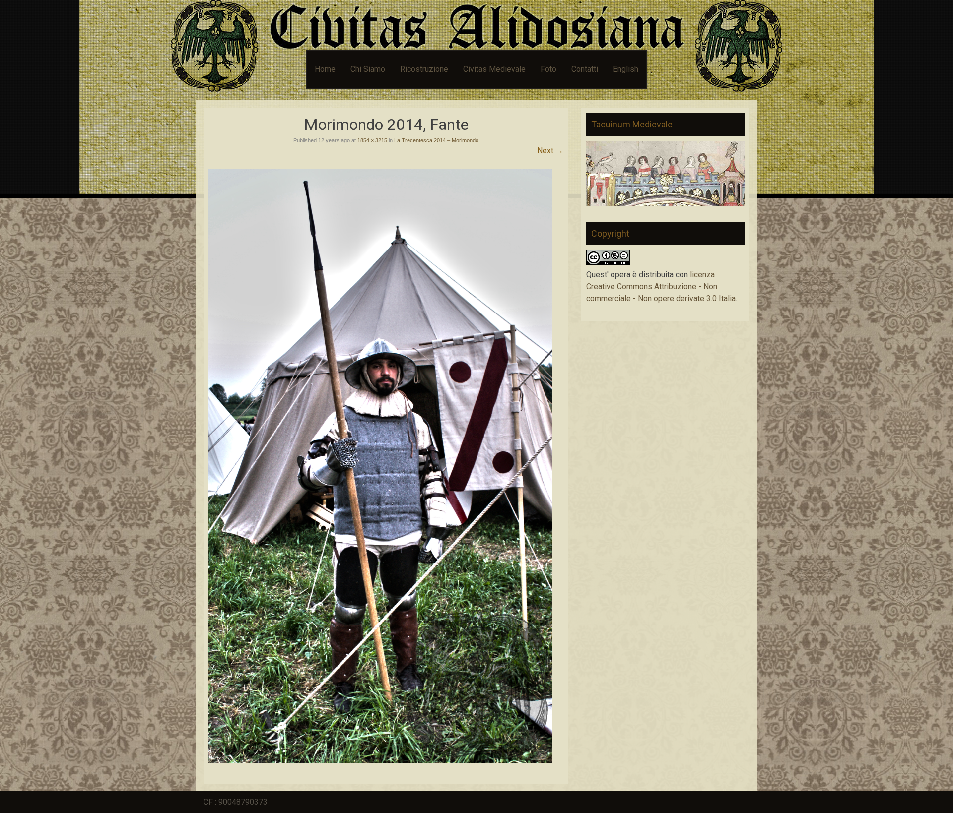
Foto (548, 69)
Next (550, 150)
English (625, 69)
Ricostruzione (424, 69)
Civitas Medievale (494, 69)
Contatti (584, 69)
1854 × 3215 (372, 140)
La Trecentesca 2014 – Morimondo (436, 140)
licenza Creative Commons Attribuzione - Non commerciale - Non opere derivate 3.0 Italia (661, 286)
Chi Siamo (367, 69)
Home (325, 69)
